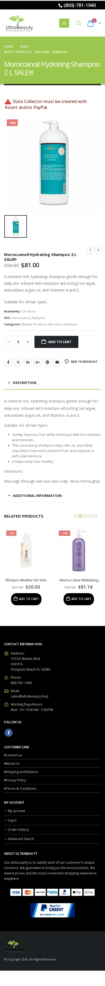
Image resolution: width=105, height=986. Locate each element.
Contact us (14, 755)
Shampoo (70, 324)
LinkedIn (28, 362)
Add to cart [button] (29, 599)
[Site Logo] (19, 23)
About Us (13, 763)
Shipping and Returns (22, 772)
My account (16, 811)
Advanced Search (21, 839)
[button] (64, 23)
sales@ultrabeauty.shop (29, 696)
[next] (98, 250)
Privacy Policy (16, 780)
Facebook (8, 362)
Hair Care (54, 324)
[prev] (90, 250)
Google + (37, 362)
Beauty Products (34, 324)
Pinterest (47, 362)
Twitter (18, 362)
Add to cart (60, 341)
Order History (18, 829)
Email (57, 362)
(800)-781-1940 (80, 5)
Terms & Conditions (21, 788)
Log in (12, 820)
